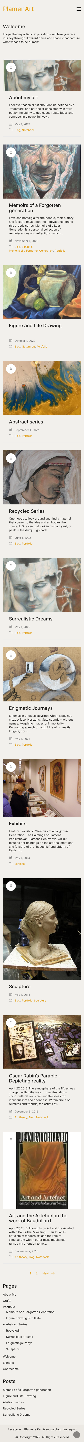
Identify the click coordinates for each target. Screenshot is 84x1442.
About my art (23, 97)
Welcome (9, 1356)
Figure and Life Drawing (35, 325)
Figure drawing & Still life (23, 1318)
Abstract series (26, 421)
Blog (17, 130)
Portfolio (60, 250)
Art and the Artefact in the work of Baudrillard (38, 1218)
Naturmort (28, 346)
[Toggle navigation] (79, 9)
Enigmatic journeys (19, 1343)
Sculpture (19, 986)
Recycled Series (27, 511)
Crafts (7, 1301)
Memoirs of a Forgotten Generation (31, 250)
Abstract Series (16, 1324)
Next (46, 1273)
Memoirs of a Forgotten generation (35, 208)
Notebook (28, 130)
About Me (9, 1294)
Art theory (21, 1117)
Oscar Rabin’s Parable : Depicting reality (34, 1078)
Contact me (11, 1369)
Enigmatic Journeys (31, 708)
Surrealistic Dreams (31, 618)
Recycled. (13, 1330)
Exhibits (27, 246)
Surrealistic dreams (19, 1337)
